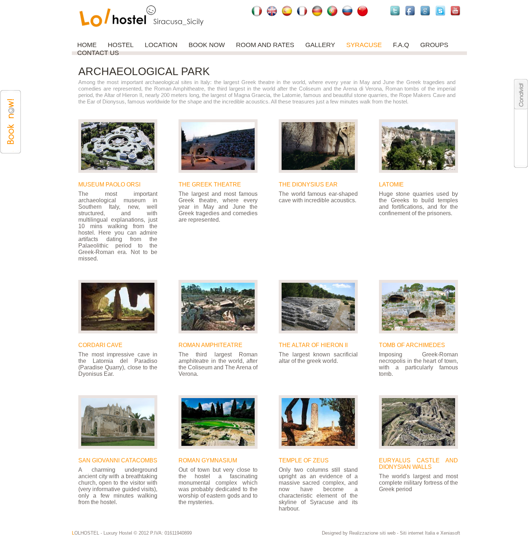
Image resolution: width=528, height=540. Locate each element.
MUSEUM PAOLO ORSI (109, 184)
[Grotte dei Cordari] (117, 306)
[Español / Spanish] (287, 10)
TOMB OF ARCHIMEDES (412, 345)
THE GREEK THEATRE (210, 184)
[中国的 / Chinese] (362, 10)
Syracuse (364, 45)
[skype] (441, 10)
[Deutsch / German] (317, 10)
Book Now (207, 45)
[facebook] (411, 10)
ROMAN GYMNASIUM (208, 460)
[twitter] (396, 10)
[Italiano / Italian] (257, 10)
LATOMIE (391, 184)
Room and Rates (265, 45)
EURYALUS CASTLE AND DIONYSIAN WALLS (418, 463)
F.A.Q (401, 45)
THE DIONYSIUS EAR (308, 184)
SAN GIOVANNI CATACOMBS (117, 460)
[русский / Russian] (347, 10)
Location (161, 45)
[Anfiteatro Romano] (218, 306)
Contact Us (98, 52)
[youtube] (456, 10)
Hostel (121, 45)
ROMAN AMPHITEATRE (210, 345)
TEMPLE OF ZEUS (304, 460)
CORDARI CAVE (100, 345)
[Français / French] (302, 10)
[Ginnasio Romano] (218, 422)
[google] (426, 10)
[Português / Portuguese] (332, 10)
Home (87, 45)
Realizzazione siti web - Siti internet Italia (392, 533)
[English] (272, 10)
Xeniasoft (450, 533)
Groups (434, 45)
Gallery (320, 45)
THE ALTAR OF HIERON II (313, 345)
